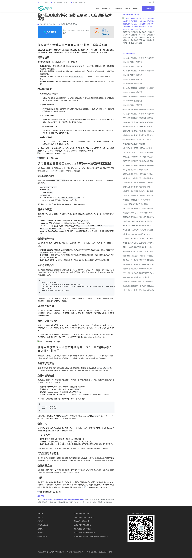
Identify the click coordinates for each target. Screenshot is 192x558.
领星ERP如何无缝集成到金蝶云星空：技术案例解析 (140, 247)
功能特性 (40, 521)
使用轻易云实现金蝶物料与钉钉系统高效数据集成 (140, 157)
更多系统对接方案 (128, 53)
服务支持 (40, 513)
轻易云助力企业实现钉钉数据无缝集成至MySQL (139, 152)
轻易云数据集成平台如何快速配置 (84, 533)
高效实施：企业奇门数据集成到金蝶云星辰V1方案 (140, 260)
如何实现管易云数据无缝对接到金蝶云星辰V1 (138, 191)
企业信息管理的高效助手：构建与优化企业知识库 (140, 286)
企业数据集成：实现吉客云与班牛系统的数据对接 (140, 182)
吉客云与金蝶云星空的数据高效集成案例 (136, 226)
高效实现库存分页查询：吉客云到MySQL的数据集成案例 (142, 174)
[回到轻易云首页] (45, 8)
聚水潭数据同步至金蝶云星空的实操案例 (136, 139)
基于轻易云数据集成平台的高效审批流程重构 (138, 58)
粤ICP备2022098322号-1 (75, 552)
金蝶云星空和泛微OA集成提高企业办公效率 (138, 282)
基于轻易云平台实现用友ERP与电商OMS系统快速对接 (91, 536)
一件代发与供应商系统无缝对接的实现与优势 (138, 290)
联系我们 (136, 8)
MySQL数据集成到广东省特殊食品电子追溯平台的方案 (141, 170)
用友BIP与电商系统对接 (81, 521)
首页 (97, 8)
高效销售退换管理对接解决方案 (133, 144)
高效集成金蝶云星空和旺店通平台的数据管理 (138, 264)
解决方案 (40, 529)
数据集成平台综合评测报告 (82, 529)
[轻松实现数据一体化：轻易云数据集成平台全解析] (149, 2)
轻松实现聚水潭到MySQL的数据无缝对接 (137, 234)
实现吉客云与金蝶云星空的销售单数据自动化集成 (140, 221)
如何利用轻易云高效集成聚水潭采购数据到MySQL (140, 135)
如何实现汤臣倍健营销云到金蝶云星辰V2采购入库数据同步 (143, 269)
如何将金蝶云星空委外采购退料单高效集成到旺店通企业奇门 (144, 256)
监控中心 (40, 533)
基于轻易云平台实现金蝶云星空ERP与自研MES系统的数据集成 (144, 273)
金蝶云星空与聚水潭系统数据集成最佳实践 (137, 161)
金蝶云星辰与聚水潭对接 (131, 14)
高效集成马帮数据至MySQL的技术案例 (136, 200)
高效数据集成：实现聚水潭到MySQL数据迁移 (138, 148)
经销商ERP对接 (42, 536)
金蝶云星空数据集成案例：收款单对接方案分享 (139, 208)
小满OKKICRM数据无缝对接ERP (84, 517)
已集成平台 (118, 8)
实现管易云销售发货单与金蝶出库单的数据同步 (139, 122)
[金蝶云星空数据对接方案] (50, 32)
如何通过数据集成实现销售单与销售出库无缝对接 (140, 131)
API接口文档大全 (43, 525)
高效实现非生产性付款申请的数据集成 (136, 187)
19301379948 (44, 2)
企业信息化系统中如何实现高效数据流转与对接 (139, 195)
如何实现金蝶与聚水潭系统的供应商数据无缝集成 (140, 217)
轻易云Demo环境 (105, 552)
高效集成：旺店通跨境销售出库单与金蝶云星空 (139, 238)
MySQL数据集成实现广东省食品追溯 (135, 204)
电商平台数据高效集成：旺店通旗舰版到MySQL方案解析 (142, 230)
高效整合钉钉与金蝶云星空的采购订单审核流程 (139, 243)
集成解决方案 (106, 8)
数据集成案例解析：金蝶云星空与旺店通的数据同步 (140, 127)
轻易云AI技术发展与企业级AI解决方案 (135, 277)
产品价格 (127, 8)
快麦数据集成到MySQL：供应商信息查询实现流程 (140, 213)
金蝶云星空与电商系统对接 (82, 525)
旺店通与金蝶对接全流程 (82, 513)
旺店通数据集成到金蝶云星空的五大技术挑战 (138, 165)
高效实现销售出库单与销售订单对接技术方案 (138, 178)
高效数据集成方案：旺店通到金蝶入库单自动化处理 (140, 251)
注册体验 (148, 8)
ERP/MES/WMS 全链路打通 (132, 62)
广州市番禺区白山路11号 (60, 2)
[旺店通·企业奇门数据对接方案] (102, 32)
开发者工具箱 (92, 552)
